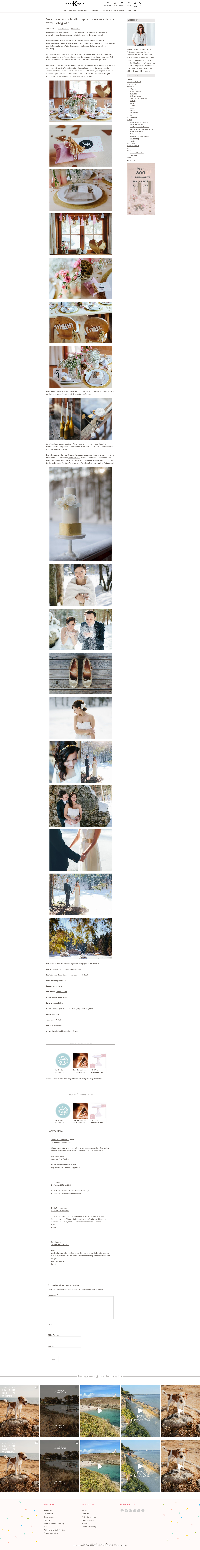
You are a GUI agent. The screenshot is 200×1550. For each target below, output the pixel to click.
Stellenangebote (88, 1520)
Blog (129, 10)
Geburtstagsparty (135, 91)
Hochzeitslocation (135, 134)
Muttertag (133, 101)
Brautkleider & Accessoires (139, 122)
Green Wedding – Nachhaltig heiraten (142, 129)
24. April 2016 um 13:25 (60, 1245)
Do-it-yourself (131, 84)
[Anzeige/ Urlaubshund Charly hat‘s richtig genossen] (19, 1411)
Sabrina (54, 1182)
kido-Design (92, 460)
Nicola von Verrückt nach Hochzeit (102, 43)
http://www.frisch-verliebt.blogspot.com (65, 1167)
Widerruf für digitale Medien (54, 1530)
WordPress (117, 1545)
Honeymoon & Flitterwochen (139, 136)
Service (129, 151)
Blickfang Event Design (69, 1031)
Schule (132, 108)
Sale (134, 10)
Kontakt (129, 5)
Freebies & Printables (137, 153)
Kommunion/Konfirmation (138, 98)
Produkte (95, 10)
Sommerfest (134, 113)
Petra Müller (58, 1025)
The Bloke (55, 1014)
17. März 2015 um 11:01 (60, 1211)
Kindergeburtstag (135, 96)
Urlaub (129, 158)
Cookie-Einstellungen (89, 1527)
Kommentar (53, 1295)
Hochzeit (129, 120)
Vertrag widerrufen (51, 1533)
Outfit (128, 148)
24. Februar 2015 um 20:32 (61, 1185)
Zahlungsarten (49, 1517)
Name (51, 1324)
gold (71, 1079)
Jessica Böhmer (58, 1003)
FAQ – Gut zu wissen (89, 1517)
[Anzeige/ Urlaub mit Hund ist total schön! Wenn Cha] (180, 1411)
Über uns (85, 1514)
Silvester (132, 110)
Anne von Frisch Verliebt (60, 1140)
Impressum (48, 1510)
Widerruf (47, 1520)
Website (51, 1346)
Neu (65, 10)
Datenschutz (48, 1514)
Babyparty (133, 89)
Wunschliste (107, 5)
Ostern (132, 103)
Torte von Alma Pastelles (78, 463)
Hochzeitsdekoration (63, 29)
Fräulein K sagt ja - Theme (93, 1545)
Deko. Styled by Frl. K (134, 82)
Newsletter (122, 5)
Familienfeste (119, 10)
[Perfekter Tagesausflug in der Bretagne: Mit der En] (100, 1411)
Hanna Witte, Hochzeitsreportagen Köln (66, 969)
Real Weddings (134, 139)
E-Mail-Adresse (54, 1335)
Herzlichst (58, 986)
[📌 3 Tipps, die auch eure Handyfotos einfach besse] (59, 1411)
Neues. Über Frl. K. (133, 146)
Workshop (72, 10)
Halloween (133, 94)
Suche (115, 5)
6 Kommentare (75, 29)
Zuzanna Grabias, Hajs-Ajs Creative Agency (77, 1008)
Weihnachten (131, 160)
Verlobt (132, 141)
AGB (45, 1527)
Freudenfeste (131, 86)
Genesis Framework (108, 1545)
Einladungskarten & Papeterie (139, 127)
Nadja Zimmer (56, 1208)
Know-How (133, 155)
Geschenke (106, 10)
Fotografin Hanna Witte (60, 46)
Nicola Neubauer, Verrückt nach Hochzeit (73, 975)
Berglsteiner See (57, 43)
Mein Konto (135, 5)
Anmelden (124, 1545)
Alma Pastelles (56, 1020)
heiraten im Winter (78, 1079)
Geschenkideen (132, 117)
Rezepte (132, 105)
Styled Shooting (88, 1079)
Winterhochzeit (98, 1079)
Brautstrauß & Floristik (137, 124)
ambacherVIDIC (74, 458)
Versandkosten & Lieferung (54, 1523)
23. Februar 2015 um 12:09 (61, 1142)
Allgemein (130, 79)
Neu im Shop (131, 143)
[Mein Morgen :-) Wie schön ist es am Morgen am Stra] (140, 1411)
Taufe (131, 115)
